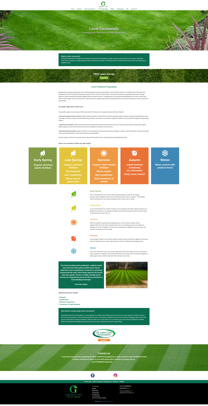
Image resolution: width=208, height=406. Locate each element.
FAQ (127, 9)
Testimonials (120, 9)
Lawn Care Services (89, 9)
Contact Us (134, 9)
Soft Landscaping (103, 9)
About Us (79, 9)
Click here (104, 78)
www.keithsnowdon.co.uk (107, 401)
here (115, 362)
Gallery (112, 9)
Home (72, 9)
